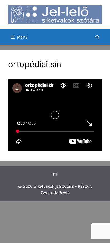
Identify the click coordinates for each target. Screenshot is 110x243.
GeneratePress (55, 192)
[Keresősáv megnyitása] (97, 37)
